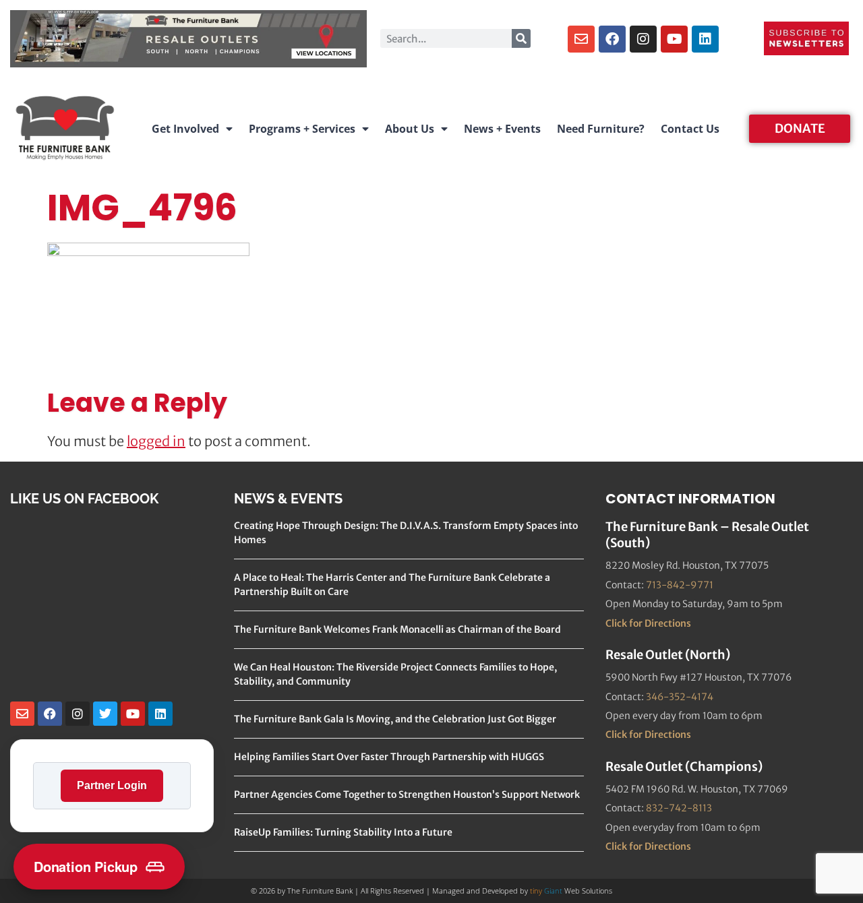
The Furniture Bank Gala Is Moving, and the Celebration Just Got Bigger (395, 719)
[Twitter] (105, 714)
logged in (156, 441)
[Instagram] (643, 39)
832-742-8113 (679, 808)
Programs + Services (302, 128)
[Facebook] (612, 39)
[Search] (521, 38)
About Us (409, 128)
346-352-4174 (679, 697)
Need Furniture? (601, 128)
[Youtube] (674, 39)
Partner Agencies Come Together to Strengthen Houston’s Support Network (407, 794)
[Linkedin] (705, 39)
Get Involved (185, 128)
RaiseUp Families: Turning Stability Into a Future (343, 832)
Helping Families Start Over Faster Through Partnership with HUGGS (389, 757)
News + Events (502, 128)
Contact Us (690, 128)
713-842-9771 (679, 585)
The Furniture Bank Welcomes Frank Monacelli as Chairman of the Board (397, 629)
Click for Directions (648, 623)
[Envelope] (581, 39)
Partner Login (112, 785)
